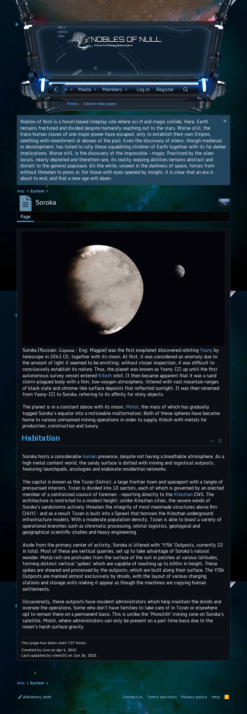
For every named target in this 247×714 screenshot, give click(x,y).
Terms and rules (162, 697)
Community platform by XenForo (123, 708)
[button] (71, 89)
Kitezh (105, 375)
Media (84, 89)
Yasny (206, 350)
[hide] (214, 441)
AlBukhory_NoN (36, 697)
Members (112, 89)
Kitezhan (183, 494)
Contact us (133, 697)
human (90, 456)
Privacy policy (194, 697)
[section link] (221, 441)
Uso (46, 650)
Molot (132, 406)
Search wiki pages (100, 103)
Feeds (73, 103)
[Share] (224, 202)
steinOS (59, 655)
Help (216, 697)
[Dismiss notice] (224, 121)
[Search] (185, 89)
